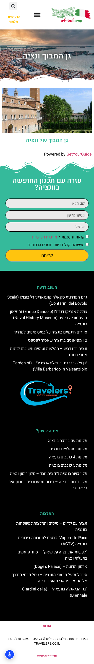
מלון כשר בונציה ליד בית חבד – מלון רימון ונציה (48, 474)
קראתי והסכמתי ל (58, 237)
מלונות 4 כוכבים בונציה (68, 457)
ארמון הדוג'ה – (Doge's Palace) (60, 566)
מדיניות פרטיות (47, 656)
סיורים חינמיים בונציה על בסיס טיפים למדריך (50, 332)
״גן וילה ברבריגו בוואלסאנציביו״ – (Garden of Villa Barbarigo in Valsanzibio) (50, 366)
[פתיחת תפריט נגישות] (10, 654)
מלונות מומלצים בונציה (68, 449)
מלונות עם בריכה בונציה (67, 441)
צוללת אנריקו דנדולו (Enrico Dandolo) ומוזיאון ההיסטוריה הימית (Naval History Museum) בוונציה (48, 318)
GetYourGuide (79, 154)
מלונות (13, 21)
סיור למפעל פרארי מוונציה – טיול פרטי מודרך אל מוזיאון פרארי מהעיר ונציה (49, 578)
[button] (37, 14)
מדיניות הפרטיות (44, 237)
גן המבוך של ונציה (47, 140)
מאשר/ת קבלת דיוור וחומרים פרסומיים (55, 244)
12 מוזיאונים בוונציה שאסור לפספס (57, 340)
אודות (47, 625)
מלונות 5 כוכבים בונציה (68, 465)
